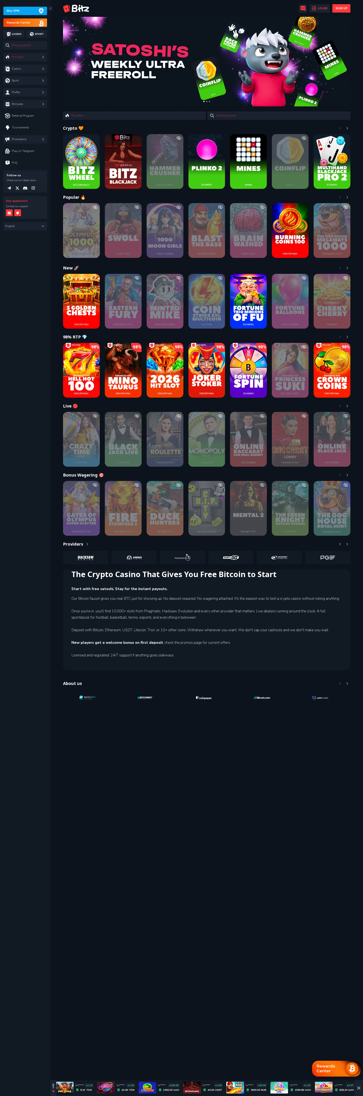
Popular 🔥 (74, 197)
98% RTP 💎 (75, 337)
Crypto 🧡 (73, 128)
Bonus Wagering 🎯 (83, 475)
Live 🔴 (70, 406)
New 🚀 (71, 268)
